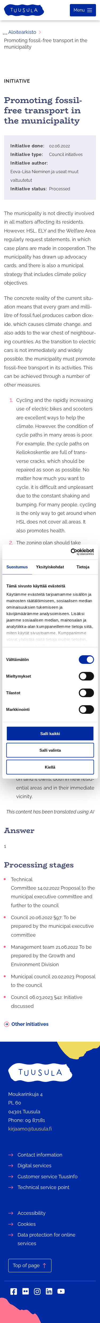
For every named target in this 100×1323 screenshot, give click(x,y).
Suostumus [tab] (17, 566)
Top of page (26, 1265)
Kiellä (50, 767)
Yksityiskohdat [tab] (50, 566)
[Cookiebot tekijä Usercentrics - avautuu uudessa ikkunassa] (71, 551)
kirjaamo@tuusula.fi (30, 1129)
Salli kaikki (50, 733)
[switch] (86, 676)
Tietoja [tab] (83, 566)
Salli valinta (50, 750)
